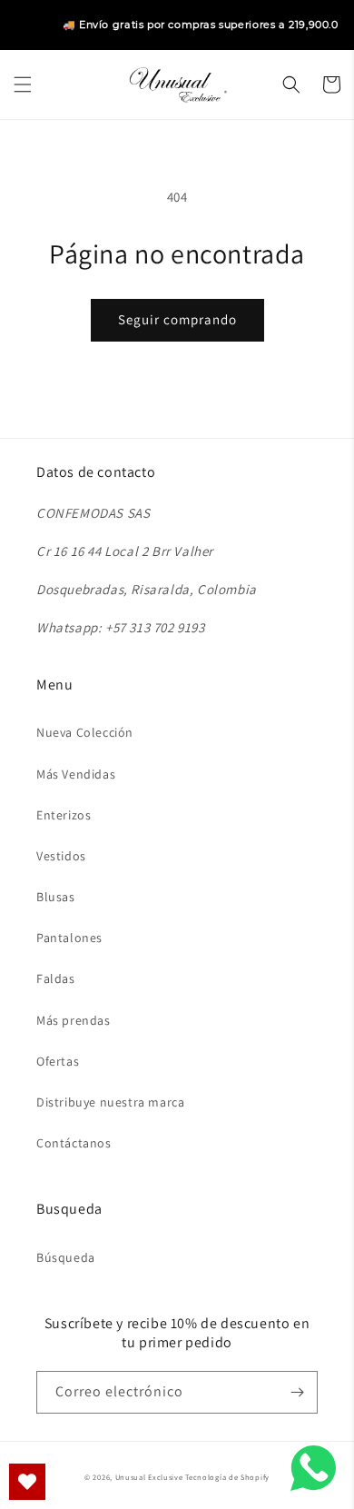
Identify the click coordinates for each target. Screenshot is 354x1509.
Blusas (55, 897)
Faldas (55, 978)
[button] (23, 84)
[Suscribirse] (297, 1392)
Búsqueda (65, 1257)
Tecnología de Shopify (227, 1477)
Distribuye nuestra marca (110, 1102)
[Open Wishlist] (27, 1482)
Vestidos (61, 856)
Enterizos (63, 815)
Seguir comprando (177, 319)
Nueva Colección (84, 732)
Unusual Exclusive (149, 1477)
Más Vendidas (75, 774)
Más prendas (73, 1020)
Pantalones (69, 937)
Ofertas (57, 1061)
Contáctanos (74, 1143)
